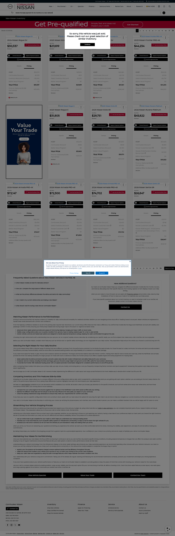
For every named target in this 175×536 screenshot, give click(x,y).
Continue (87, 44)
